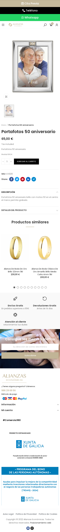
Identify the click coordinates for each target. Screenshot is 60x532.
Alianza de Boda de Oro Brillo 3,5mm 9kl (15, 270)
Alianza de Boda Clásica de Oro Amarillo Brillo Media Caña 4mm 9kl (45, 271)
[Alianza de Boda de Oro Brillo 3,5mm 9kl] (15, 248)
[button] (30, 3)
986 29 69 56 (8, 390)
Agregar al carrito (26, 161)
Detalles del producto (14, 210)
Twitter (17, 179)
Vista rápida (22, 235)
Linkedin (28, 179)
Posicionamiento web (40, 522)
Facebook (11, 179)
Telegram (34, 179)
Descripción (8, 192)
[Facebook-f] (28, 528)
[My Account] (57, 25)
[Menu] (3, 25)
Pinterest (22, 179)
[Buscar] (45, 24)
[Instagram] (32, 528)
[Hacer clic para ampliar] (6, 96)
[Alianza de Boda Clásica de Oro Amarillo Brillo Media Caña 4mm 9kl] (45, 248)
